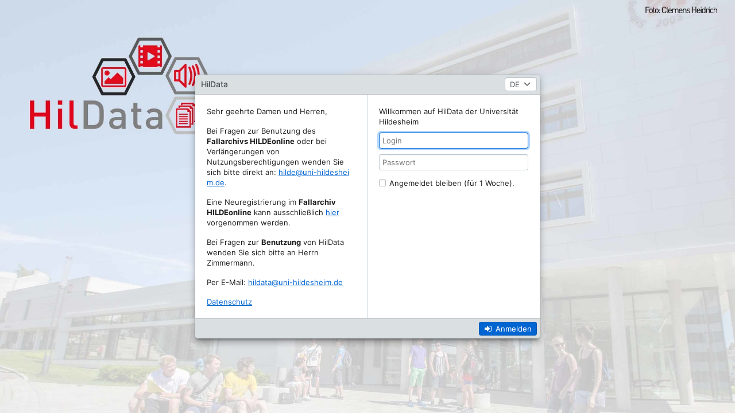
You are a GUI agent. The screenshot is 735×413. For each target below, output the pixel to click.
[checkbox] (448, 183)
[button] (521, 84)
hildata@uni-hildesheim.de (295, 282)
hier (332, 212)
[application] (367, 206)
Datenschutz (229, 301)
